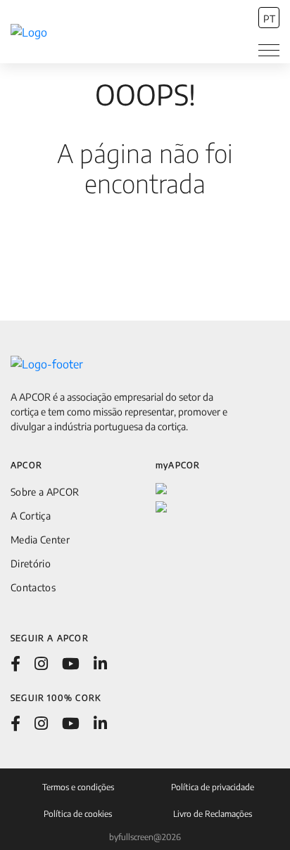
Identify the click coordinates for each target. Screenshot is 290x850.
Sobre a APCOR (45, 492)
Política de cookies (78, 814)
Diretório (31, 563)
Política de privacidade (212, 787)
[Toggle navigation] (268, 50)
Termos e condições (78, 787)
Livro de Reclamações (212, 814)
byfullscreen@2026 (145, 837)
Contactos (33, 587)
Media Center (40, 540)
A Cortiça (31, 516)
